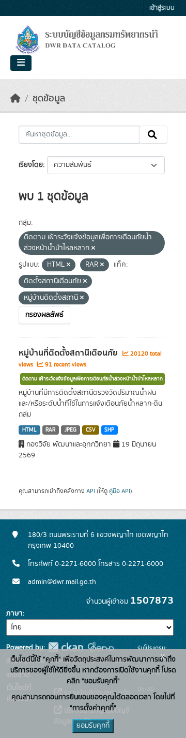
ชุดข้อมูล (49, 98)
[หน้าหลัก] (15, 98)
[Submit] (153, 135)
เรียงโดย (31, 165)
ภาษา (14, 613)
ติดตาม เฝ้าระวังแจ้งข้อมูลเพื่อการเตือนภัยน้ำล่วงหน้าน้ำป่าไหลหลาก (92, 378)
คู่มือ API (119, 491)
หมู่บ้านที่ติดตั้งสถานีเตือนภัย (69, 353)
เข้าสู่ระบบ (162, 8)
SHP (109, 430)
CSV (91, 430)
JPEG (70, 430)
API (90, 491)
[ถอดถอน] (93, 248)
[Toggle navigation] (21, 63)
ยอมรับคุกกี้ (93, 725)
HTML (29, 430)
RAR (50, 430)
